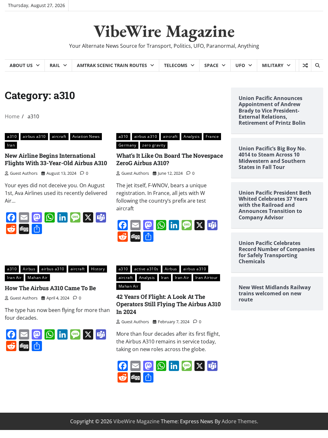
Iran (11, 144)
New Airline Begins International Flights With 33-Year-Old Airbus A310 (56, 159)
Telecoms (175, 65)
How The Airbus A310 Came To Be (50, 288)
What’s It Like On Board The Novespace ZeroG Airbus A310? (169, 159)
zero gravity (153, 144)
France (212, 136)
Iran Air (14, 277)
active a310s (146, 268)
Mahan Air (38, 277)
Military (272, 65)
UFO (240, 65)
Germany (127, 144)
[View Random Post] (305, 65)
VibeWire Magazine (164, 31)
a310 (12, 136)
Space (211, 65)
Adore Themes (239, 421)
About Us (21, 65)
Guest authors (23, 173)
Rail (55, 65)
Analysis (192, 136)
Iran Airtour (206, 277)
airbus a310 (34, 136)
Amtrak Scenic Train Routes (112, 65)
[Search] (317, 65)
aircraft (59, 136)
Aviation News (86, 136)
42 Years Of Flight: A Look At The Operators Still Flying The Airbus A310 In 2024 (168, 304)
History (98, 268)
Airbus (29, 268)
